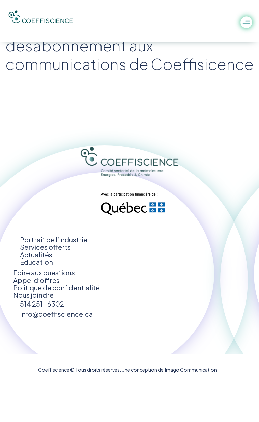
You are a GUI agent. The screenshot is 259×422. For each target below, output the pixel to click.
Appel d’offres (36, 280)
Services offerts (45, 247)
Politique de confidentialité (56, 287)
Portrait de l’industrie (53, 239)
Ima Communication (190, 370)
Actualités (36, 254)
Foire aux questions (44, 272)
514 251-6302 (42, 303)
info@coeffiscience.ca (56, 314)
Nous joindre (33, 295)
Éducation (36, 262)
